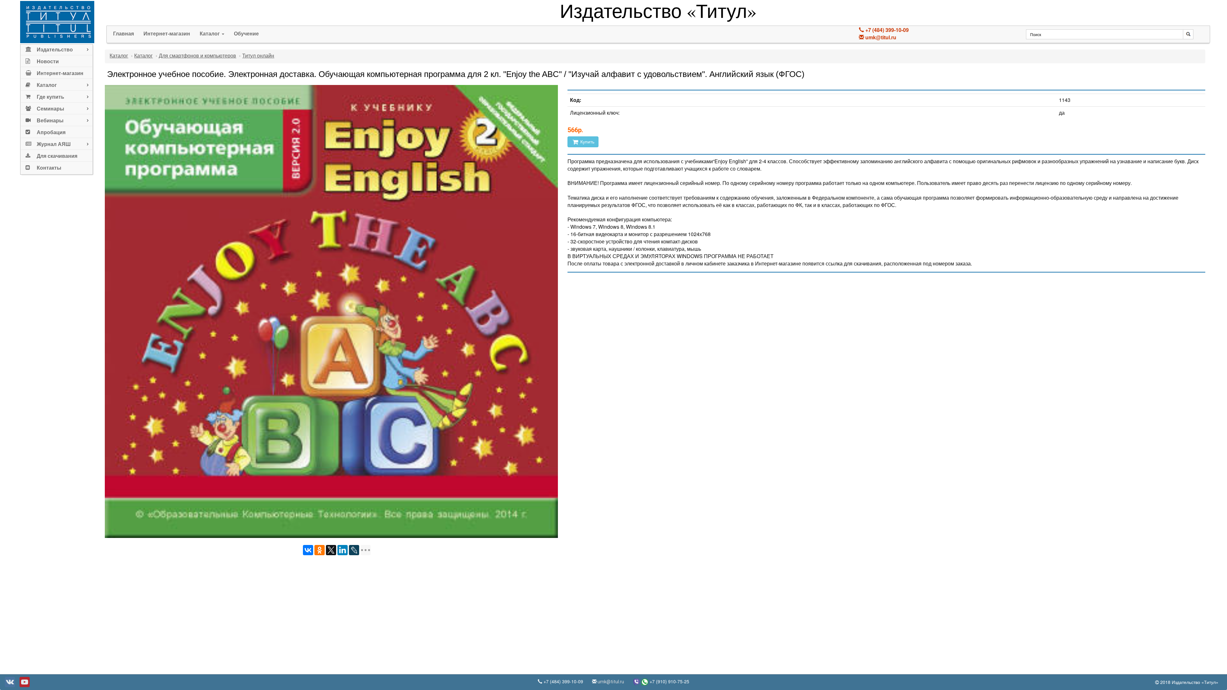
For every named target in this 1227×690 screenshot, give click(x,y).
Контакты (49, 168)
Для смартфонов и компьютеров (197, 55)
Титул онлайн (258, 55)
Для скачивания (57, 156)
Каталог (210, 33)
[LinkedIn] (342, 550)
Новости (48, 61)
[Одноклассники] (319, 550)
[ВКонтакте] (308, 550)
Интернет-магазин (60, 73)
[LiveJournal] (354, 550)
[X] (331, 550)
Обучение (246, 33)
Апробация (51, 132)
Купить (586, 141)
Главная (123, 33)
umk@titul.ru (880, 37)
